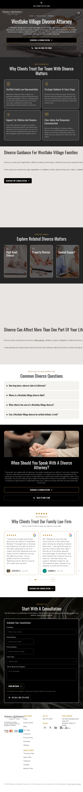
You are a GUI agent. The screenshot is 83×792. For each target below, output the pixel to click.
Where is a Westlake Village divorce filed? (27, 395)
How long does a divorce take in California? (27, 385)
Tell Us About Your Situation (16, 667)
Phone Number (12, 647)
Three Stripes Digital (74, 784)
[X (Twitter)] (50, 727)
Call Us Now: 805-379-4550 (41, 6)
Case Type (10, 657)
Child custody (39, 340)
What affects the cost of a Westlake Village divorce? (31, 404)
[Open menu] (79, 13)
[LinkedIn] (55, 727)
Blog (24, 726)
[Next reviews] (53, 579)
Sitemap (26, 745)
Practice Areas (28, 722)
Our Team (26, 730)
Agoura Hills (27, 757)
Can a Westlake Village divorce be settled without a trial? (33, 414)
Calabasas (26, 761)
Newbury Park (28, 768)
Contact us (27, 734)
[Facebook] (45, 727)
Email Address (11, 637)
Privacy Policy (28, 737)
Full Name (10, 627)
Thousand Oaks (28, 753)
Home (25, 719)
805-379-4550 (48, 719)
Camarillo (26, 764)
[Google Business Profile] (61, 727)
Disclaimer (26, 741)
